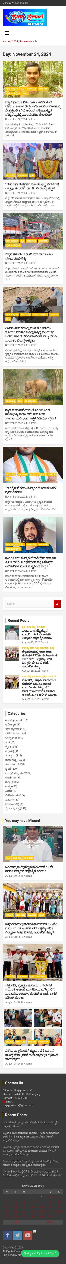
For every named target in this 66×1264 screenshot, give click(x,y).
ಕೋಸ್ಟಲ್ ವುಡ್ (12, 737)
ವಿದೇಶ (8, 790)
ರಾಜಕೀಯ (54, 314)
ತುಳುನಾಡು (43, 88)
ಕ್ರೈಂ (22, 88)
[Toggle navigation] (7, 33)
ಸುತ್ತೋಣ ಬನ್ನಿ (12, 804)
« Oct (16, 1222)
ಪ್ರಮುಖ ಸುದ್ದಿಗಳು (13, 93)
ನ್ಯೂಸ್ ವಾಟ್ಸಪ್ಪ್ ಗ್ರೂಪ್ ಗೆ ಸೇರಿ (41, 1253)
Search (57, 604)
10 (59, 1202)
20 (24, 1211)
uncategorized (13, 720)
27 (24, 1216)
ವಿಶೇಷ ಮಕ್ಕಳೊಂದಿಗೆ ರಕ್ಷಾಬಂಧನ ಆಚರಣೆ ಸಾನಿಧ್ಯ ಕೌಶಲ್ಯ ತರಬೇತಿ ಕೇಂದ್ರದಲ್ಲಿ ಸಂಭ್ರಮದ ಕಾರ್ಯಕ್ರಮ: (31, 1055)
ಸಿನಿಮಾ (9, 799)
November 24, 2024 (16, 119)
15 (41, 1207)
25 (7, 1216)
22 (41, 1211)
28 (33, 1216)
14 (33, 1207)
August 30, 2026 (31, 642)
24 (59, 1211)
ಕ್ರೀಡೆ (7, 742)
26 (15, 1216)
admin (32, 119)
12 (15, 1207)
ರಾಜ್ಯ (25, 93)
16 (50, 1207)
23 (50, 1211)
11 (7, 1207)
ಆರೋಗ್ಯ (25, 648)
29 (41, 1216)
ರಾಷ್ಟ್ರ (8, 786)
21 (33, 1211)
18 (7, 1211)
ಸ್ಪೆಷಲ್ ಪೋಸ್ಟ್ (12, 808)
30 (50, 1216)
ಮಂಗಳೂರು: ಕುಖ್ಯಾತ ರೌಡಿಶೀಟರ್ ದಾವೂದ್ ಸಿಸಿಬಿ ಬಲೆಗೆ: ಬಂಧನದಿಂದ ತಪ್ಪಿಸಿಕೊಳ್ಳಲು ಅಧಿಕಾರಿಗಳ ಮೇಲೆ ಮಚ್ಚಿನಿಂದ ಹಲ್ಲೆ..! (30, 562)
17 (59, 1207)
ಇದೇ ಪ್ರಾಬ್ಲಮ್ (12, 88)
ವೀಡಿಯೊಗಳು (30, 401)
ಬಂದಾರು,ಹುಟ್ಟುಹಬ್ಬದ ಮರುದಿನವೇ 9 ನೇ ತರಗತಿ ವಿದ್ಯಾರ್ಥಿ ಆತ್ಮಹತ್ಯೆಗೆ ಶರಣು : (37, 634)
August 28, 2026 (31, 670)
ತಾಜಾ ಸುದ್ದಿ (31, 88)
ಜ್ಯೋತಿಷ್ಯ (9, 751)
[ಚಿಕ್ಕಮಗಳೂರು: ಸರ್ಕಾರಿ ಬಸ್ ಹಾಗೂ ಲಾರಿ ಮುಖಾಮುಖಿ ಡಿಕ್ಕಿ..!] (33, 231)
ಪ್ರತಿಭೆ (32, 175)
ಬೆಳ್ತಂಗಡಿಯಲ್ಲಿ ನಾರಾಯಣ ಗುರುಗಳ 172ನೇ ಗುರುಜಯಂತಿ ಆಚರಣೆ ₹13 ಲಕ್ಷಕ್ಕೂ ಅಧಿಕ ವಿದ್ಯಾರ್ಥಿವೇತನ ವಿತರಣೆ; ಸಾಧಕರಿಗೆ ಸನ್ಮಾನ (39, 659)
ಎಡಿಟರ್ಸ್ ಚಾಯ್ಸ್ (14, 733)
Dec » (50, 1222)
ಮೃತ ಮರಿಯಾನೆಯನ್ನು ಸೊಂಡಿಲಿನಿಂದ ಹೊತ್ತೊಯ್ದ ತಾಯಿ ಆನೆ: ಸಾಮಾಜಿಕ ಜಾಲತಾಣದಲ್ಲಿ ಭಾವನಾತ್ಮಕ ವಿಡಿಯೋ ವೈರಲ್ (30, 414)
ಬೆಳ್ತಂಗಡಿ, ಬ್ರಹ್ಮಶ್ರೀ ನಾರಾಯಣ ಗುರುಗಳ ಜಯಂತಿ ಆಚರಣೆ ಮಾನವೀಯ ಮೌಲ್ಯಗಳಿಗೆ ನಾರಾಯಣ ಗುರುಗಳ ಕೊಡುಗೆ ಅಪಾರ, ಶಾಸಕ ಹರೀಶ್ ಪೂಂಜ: (39, 687)
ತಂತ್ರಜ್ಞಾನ (10, 755)
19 (15, 1211)
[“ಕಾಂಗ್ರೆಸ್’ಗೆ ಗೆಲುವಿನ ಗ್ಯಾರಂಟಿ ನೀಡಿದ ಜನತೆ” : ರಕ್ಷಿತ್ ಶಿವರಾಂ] (33, 464)
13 (24, 1207)
